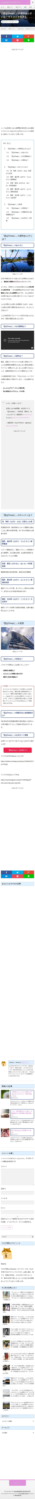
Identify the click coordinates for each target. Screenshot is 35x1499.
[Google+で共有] (28, 36)
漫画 (25, 7)
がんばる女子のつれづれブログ (22, 1491)
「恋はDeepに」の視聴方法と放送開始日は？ (19, 213)
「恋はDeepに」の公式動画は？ (19, 156)
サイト (3, 1208)
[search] (32, 1236)
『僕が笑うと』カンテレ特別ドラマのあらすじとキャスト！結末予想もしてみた (21, 1094)
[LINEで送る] (28, 40)
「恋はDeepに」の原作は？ (18, 160)
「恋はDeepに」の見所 (13, 204)
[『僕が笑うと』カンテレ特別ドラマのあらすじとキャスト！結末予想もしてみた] (5, 1094)
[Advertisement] (17, 71)
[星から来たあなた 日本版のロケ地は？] (5, 1132)
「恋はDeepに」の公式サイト (17, 750)
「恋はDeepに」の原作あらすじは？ (17, 148)
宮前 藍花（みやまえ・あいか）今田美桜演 (18, 184)
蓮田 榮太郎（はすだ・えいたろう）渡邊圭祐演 (18, 190)
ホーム (2, 7)
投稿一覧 (24, 1062)
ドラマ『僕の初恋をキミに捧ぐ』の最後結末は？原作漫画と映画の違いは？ (21, 1113)
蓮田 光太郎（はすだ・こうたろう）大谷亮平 (18, 196)
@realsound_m (27, 414)
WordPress (18, 1495)
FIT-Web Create (23, 1493)
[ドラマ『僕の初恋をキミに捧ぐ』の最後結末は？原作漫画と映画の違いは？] (5, 1113)
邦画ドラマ (18, 7)
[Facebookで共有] (6, 36)
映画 (30, 7)
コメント (4, 1166)
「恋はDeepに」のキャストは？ (16, 167)
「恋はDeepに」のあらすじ (18, 152)
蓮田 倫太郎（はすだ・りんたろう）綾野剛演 (18, 178)
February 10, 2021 (12, 426)
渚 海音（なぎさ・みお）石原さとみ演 (18, 172)
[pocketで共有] (17, 40)
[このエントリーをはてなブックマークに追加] (6, 40)
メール (4, 1198)
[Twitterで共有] (17, 36)
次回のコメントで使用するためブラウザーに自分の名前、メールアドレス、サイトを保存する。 (17, 1220)
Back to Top (17, 1483)
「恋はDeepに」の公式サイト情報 (19, 219)
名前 (3, 1188)
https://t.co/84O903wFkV (20, 417)
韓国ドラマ (10, 7)
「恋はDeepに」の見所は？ (18, 208)
